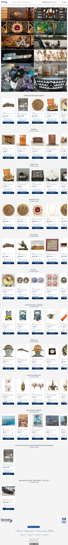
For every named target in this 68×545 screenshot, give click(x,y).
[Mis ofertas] (62, 2)
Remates (13, 2)
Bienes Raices (19, 2)
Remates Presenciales (27, 2)
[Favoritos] (64, 2)
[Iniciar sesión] (66, 2)
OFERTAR (9, 122)
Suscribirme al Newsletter (33, 526)
